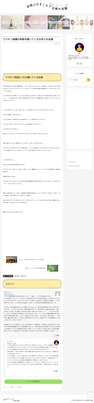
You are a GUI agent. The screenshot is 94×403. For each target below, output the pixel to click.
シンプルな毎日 (9, 276)
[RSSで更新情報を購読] (81, 63)
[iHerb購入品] (12, 22)
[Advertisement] (32, 58)
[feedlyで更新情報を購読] (78, 63)
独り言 (24, 276)
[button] (88, 80)
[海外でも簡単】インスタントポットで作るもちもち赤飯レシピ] (82, 22)
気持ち (18, 276)
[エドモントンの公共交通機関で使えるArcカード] (58, 22)
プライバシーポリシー (74, 166)
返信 (57, 335)
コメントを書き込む (33, 381)
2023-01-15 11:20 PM (11, 343)
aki (79, 53)
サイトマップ (72, 162)
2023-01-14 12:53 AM (8, 294)
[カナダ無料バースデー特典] (35, 22)
